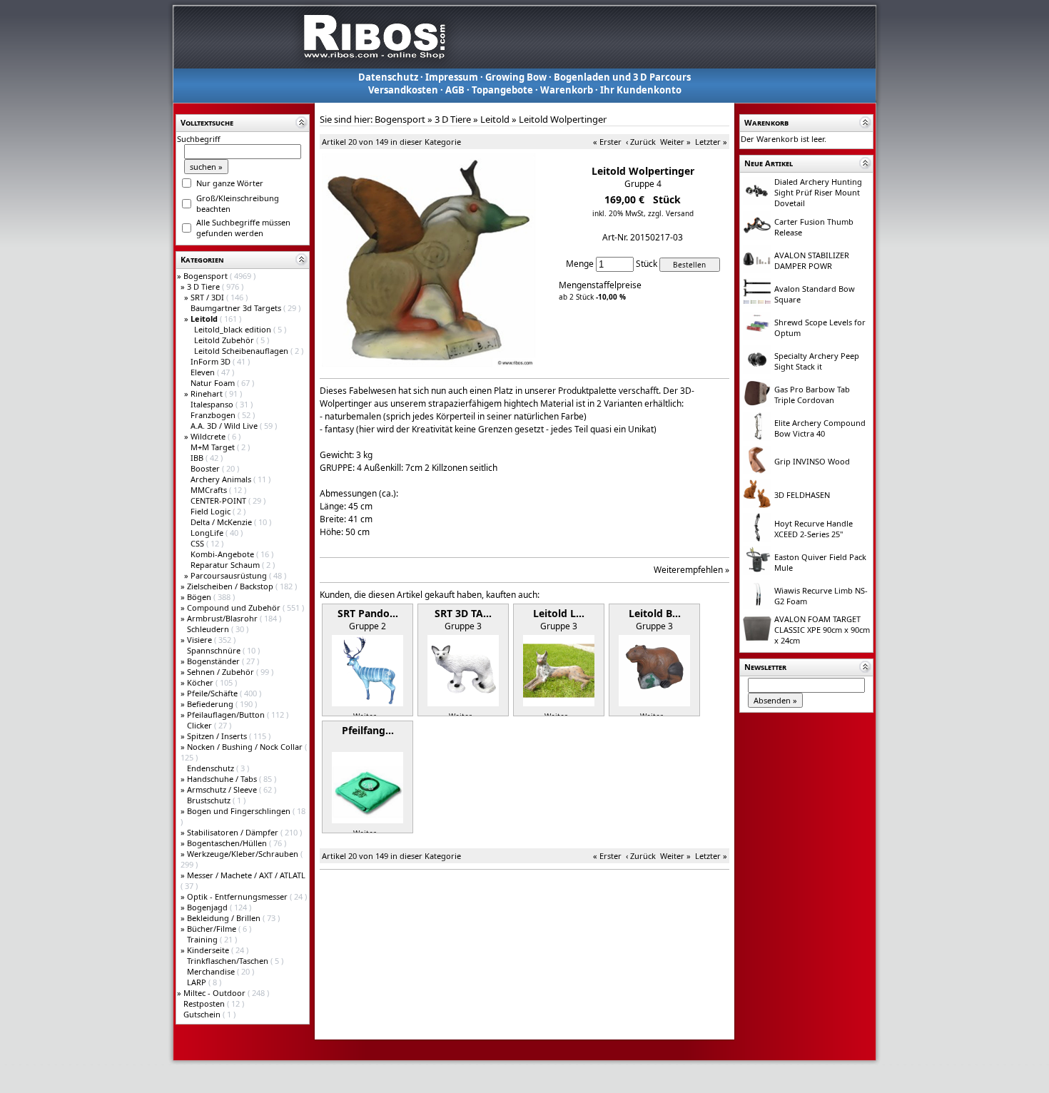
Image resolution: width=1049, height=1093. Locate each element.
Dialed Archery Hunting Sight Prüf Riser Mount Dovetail (818, 192)
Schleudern (209, 629)
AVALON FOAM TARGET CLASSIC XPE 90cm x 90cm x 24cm (822, 630)
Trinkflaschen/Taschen (228, 960)
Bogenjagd (208, 907)
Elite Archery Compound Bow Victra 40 (820, 428)
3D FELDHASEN (802, 494)
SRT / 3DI (208, 297)
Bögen (200, 596)
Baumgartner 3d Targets (237, 308)
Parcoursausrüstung (230, 575)
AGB (455, 89)
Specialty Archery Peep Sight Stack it (816, 361)
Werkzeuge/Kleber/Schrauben (243, 853)
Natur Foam (214, 382)
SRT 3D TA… (463, 613)
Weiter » (675, 141)
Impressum (451, 77)
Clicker (200, 725)
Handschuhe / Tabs (223, 778)
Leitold (495, 119)
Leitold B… (655, 613)
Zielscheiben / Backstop (231, 586)
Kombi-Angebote (223, 554)
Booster (206, 468)
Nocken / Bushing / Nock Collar (246, 746)
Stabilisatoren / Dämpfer (233, 832)
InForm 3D (212, 361)
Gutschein (203, 1014)
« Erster (607, 141)
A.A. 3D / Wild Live (225, 425)
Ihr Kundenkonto (640, 89)
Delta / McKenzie (222, 522)
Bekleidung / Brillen (225, 917)
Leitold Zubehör (225, 340)
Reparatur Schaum (226, 564)
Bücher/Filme (212, 928)
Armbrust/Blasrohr (223, 618)
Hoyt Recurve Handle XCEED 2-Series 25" (813, 528)
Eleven (204, 372)
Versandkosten (403, 89)
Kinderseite (209, 950)
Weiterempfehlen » (691, 570)
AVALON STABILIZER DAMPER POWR (811, 260)
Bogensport (206, 275)
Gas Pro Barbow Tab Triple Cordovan (812, 394)
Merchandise (212, 971)
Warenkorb (566, 89)
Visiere (200, 639)
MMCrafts (210, 489)
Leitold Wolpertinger (563, 119)
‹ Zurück (641, 141)
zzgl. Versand (671, 213)
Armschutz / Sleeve (223, 789)
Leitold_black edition (233, 329)
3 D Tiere (204, 286)
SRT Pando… (368, 613)
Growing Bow (516, 77)
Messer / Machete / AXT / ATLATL (246, 875)
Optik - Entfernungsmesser (238, 896)
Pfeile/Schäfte (213, 693)
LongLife (208, 532)
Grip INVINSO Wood (812, 461)
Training (203, 939)
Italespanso (213, 404)
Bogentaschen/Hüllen (228, 843)
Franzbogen (214, 415)
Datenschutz (388, 77)
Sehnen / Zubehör (221, 671)
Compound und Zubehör (235, 607)
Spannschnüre (215, 650)
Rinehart (208, 393)
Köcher (201, 682)
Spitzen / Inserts (218, 736)
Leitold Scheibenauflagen (242, 350)
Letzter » (711, 141)
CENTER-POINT (219, 500)
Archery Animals (222, 479)
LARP (197, 982)
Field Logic (212, 511)
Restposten (205, 1003)
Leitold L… (558, 613)
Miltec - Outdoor (215, 992)
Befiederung (211, 703)
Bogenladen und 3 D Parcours (622, 77)
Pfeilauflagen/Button (227, 714)
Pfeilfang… (368, 730)
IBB (198, 457)
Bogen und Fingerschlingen (240, 810)
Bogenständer (214, 661)
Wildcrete (209, 436)
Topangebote (502, 89)
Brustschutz (210, 800)
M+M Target (214, 447)
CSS (198, 543)
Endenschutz (211, 768)
